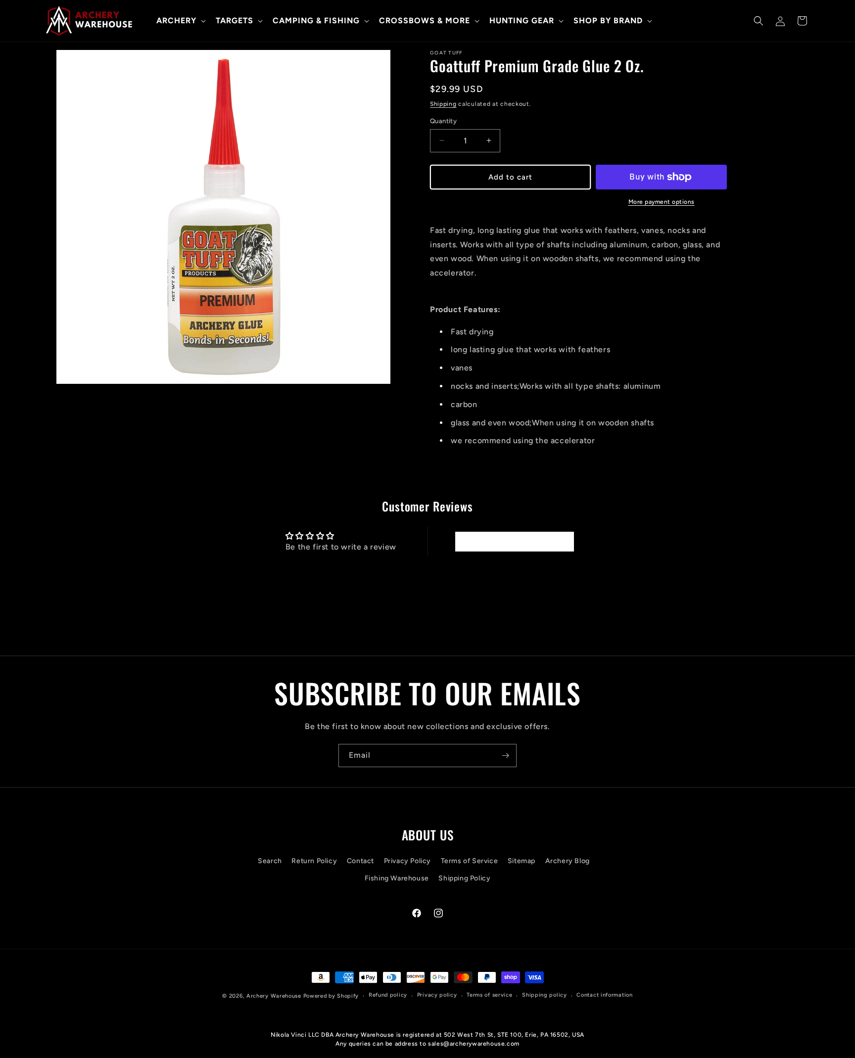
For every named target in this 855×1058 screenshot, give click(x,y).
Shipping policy (544, 995)
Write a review (514, 541)
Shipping (443, 103)
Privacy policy (437, 995)
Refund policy (388, 995)
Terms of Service (469, 861)
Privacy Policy (407, 861)
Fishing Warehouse (397, 878)
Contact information (604, 995)
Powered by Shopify (331, 996)
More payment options (661, 201)
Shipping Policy (464, 878)
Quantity (443, 121)
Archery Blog (567, 861)
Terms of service (489, 995)
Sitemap (521, 861)
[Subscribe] (505, 755)
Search (270, 861)
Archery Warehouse (273, 996)
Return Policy (314, 861)
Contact (360, 861)
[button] (180, 21)
